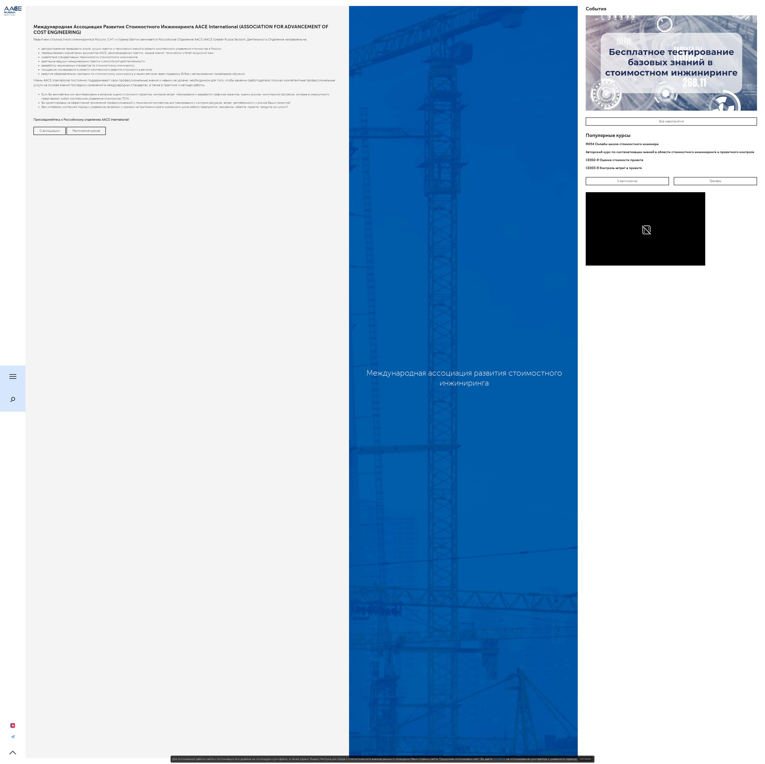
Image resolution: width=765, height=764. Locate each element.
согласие (499, 759)
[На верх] (13, 752)
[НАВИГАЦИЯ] (13, 377)
